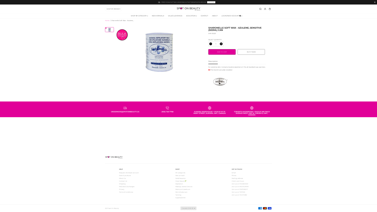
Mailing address (237, 178)
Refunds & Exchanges (126, 186)
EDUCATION (191, 16)
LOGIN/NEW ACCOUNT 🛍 (231, 16)
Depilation (179, 184)
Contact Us (123, 181)
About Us (122, 178)
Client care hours (238, 181)
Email (234, 173)
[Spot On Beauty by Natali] (188, 8)
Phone (234, 175)
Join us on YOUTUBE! (239, 195)
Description (213, 61)
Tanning (178, 195)
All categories (180, 173)
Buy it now (251, 52)
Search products (125, 175)
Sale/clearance (180, 178)
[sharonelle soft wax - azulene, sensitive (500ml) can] (158, 50)
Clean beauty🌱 (180, 181)
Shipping (122, 184)
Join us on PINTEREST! (240, 189)
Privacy (121, 189)
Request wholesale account (129, 173)
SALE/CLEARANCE (175, 16)
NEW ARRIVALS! (158, 16)
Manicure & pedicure (182, 189)
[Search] (260, 9)
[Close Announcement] (375, 2)
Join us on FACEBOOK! (240, 184)
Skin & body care (181, 192)
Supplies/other (180, 198)
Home (107, 20)
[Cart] (270, 9)
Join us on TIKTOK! (238, 192)
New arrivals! (180, 175)
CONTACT (204, 16)
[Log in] (265, 9)
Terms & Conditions (126, 192)
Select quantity (215, 40)
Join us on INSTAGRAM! (240, 186)
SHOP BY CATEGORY (139, 16)
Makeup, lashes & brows (183, 186)
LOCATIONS (211, 2)
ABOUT (215, 16)
